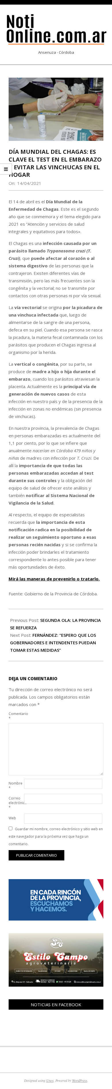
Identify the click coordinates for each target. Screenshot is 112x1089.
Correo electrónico (16, 803)
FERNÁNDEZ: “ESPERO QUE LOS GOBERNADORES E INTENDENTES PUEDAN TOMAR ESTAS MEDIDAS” (53, 642)
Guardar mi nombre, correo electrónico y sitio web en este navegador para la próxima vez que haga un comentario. (56, 836)
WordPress (79, 1080)
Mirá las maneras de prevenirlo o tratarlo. (54, 579)
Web (12, 818)
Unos (50, 1080)
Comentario (16, 716)
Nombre (15, 785)
